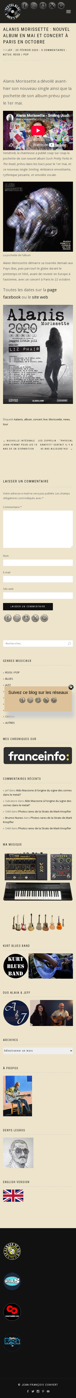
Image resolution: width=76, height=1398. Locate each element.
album (28, 419)
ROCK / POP (21, 54)
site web (40, 297)
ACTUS (7, 54)
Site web (8, 589)
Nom (6, 556)
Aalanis (18, 419)
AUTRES (10, 723)
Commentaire (12, 507)
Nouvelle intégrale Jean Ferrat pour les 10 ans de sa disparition (20, 444)
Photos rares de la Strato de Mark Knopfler (44, 811)
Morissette (55, 419)
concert (37, 419)
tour (5, 424)
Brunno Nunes (14, 818)
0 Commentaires (53, 50)
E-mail (6, 572)
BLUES (9, 679)
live (45, 419)
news (66, 419)
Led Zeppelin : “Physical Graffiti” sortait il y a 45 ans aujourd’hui (55, 444)
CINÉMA (10, 716)
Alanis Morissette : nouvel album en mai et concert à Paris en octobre (36, 35)
